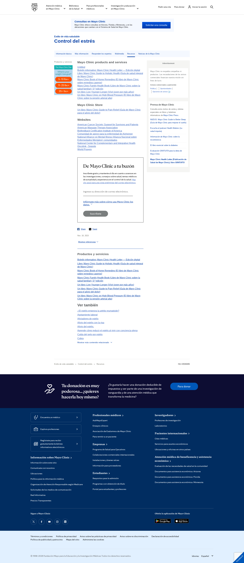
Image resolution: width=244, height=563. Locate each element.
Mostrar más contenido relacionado (93, 342)
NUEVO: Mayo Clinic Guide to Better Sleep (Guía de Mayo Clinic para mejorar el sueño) (168, 121)
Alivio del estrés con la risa (90, 322)
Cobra (80, 338)
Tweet (94, 229)
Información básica (63, 54)
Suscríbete (95, 213)
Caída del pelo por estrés (90, 334)
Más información (81, 54)
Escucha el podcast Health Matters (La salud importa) (166, 129)
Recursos (131, 54)
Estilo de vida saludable (67, 36)
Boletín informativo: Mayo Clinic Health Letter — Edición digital (108, 70)
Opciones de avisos (160, 92)
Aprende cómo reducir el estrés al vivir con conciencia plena (107, 330)
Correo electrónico (84, 199)
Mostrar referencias (87, 242)
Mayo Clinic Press (170, 115)
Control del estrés (74, 41)
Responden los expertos (102, 54)
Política (153, 89)
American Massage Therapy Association (97, 127)
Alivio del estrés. (85, 326)
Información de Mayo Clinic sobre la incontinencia (165, 138)
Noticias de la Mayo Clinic (149, 54)
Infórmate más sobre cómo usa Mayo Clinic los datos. (108, 203)
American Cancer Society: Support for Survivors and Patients (107, 124)
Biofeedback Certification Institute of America (99, 131)
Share (83, 229)
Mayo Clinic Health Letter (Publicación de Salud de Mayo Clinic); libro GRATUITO (168, 161)
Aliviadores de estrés (87, 318)
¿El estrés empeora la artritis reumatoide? (98, 311)
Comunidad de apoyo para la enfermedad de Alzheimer (105, 134)
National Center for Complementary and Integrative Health (106, 143)
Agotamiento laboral (87, 315)
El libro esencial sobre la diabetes (164, 145)
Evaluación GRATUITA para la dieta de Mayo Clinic (166, 152)
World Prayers (84, 149)
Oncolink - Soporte (86, 146)
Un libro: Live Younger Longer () (105, 92)
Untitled (81, 67)
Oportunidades (166, 89)
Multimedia (119, 54)
